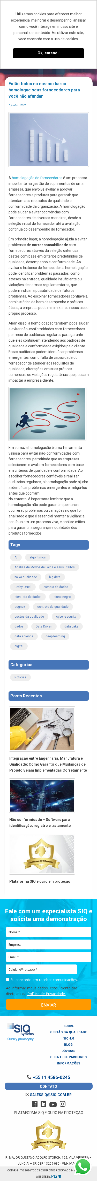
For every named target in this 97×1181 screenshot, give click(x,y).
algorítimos (37, 557)
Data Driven (44, 626)
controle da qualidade (53, 607)
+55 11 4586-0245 (51, 1077)
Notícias (20, 677)
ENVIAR (48, 1005)
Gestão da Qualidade (68, 1032)
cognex (19, 607)
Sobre (68, 1026)
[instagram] (62, 1104)
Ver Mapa (71, 1163)
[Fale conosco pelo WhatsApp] (83, 1167)
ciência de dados (55, 587)
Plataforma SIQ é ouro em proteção (39, 881)
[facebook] (34, 1104)
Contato (48, 1086)
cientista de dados (27, 597)
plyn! (56, 1176)
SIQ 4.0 (68, 1038)
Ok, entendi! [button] (48, 53)
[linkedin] (43, 1104)
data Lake (71, 626)
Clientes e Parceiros (68, 1057)
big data (55, 577)
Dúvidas (68, 1051)
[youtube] (53, 1104)
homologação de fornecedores (37, 178)
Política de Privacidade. (46, 993)
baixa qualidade (25, 577)
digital (18, 646)
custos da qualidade (29, 616)
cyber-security (66, 616)
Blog (68, 1045)
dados (19, 626)
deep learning (55, 636)
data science (23, 636)
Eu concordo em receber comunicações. (43, 979)
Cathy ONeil (22, 587)
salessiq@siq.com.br (50, 1095)
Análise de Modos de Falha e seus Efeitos (44, 567)
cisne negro (62, 597)
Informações (68, 1063)
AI (15, 557)
